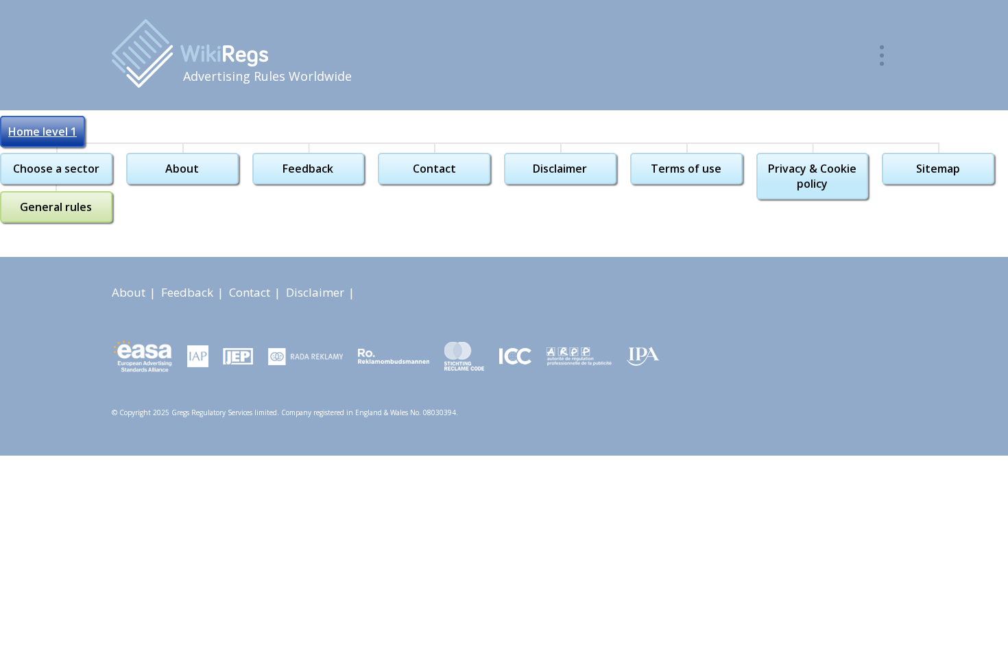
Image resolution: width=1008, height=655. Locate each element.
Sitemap (938, 168)
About (182, 168)
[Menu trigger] (882, 55)
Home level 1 (42, 131)
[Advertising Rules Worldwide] (190, 53)
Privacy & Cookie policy (812, 176)
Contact (434, 168)
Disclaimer (560, 168)
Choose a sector (56, 168)
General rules (56, 206)
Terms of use (686, 168)
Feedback (308, 168)
